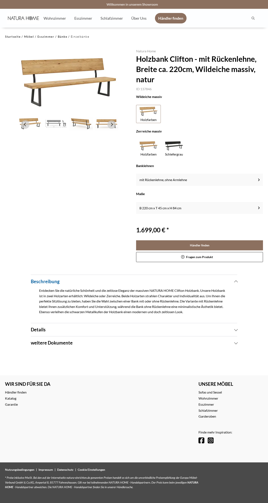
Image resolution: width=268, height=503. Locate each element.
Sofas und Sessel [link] (210, 392)
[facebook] (201, 440)
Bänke (62, 36)
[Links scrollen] (25, 124)
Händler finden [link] (199, 245)
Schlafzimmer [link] (208, 410)
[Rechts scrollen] (111, 124)
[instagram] (211, 440)
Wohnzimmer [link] (208, 398)
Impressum (46, 469)
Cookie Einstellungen (91, 469)
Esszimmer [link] (206, 404)
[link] (55, 18)
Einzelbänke (80, 36)
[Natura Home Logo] (23, 18)
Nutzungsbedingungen (19, 469)
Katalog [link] (10, 398)
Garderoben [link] (207, 416)
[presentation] (253, 18)
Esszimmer (45, 36)
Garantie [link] (11, 404)
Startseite (13, 36)
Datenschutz (65, 469)
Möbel (29, 36)
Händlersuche (125, 487)
